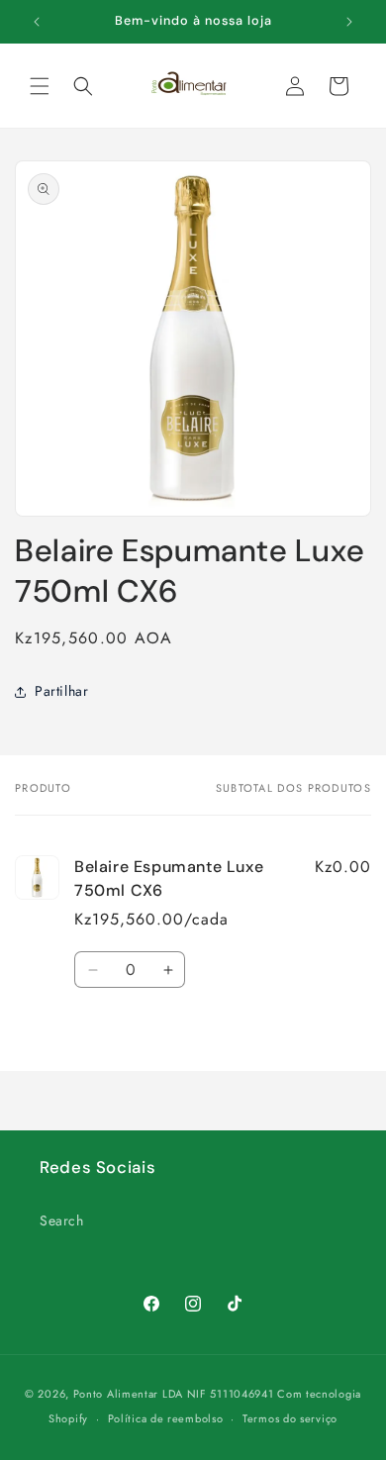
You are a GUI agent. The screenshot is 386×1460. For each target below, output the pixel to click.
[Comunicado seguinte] (349, 22)
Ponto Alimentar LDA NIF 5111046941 (173, 1394)
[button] (39, 86)
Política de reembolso (166, 1418)
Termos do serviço (290, 1418)
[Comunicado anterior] (36, 22)
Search (62, 1220)
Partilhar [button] (61, 691)
